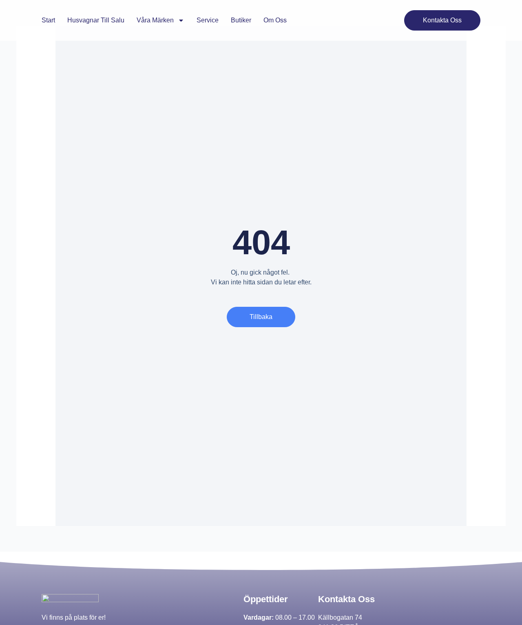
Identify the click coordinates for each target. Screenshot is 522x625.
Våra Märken (155, 20)
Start (48, 20)
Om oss (275, 20)
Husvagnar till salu (95, 20)
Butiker (241, 20)
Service (208, 20)
